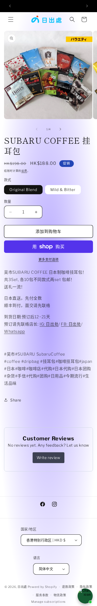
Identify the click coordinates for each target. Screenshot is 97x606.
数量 (7, 201)
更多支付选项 (49, 259)
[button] (11, 19)
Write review (48, 457)
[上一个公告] (10, 6)
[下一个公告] (87, 6)
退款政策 (68, 587)
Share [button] (15, 400)
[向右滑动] (60, 129)
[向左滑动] (37, 129)
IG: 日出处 (49, 324)
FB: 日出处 (71, 324)
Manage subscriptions (48, 602)
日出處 (22, 587)
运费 (24, 170)
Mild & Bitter (62, 189)
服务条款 (42, 595)
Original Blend (23, 189)
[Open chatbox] (85, 596)
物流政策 (60, 595)
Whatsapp (14, 331)
